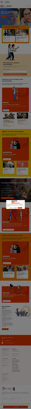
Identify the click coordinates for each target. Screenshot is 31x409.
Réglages (15, 207)
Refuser (11, 207)
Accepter (20, 207)
